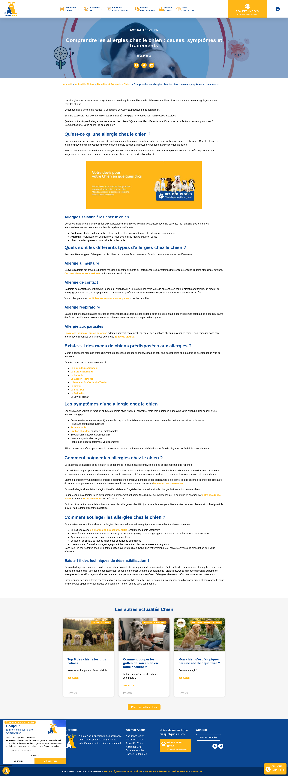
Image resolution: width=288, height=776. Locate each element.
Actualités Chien (134, 743)
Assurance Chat (134, 739)
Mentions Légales (112, 771)
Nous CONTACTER (188, 9)
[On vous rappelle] (268, 769)
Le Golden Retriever (81, 379)
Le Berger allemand (81, 371)
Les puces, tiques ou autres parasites (85, 333)
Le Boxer (75, 386)
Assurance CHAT (94, 9)
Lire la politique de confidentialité (19, 751)
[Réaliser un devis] (247, 7)
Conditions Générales (132, 771)
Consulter (73, 678)
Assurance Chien (135, 736)
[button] (278, 9)
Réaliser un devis (247, 11)
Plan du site (196, 771)
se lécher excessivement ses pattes (108, 298)
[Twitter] (220, 746)
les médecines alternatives (168, 483)
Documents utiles (135, 750)
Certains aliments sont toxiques (82, 273)
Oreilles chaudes (80, 431)
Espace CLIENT (168, 9)
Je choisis (18, 761)
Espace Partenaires (136, 754)
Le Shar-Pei (77, 389)
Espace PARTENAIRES (147, 9)
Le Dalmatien (77, 393)
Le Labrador (77, 375)
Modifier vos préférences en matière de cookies (166, 771)
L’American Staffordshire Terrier (88, 382)
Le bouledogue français (84, 368)
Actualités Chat (134, 747)
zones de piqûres (124, 336)
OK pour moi (50, 761)
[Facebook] (215, 746)
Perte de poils (78, 427)
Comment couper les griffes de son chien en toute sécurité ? (140, 663)
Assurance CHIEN (71, 9)
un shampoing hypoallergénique (108, 530)
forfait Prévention (92, 498)
